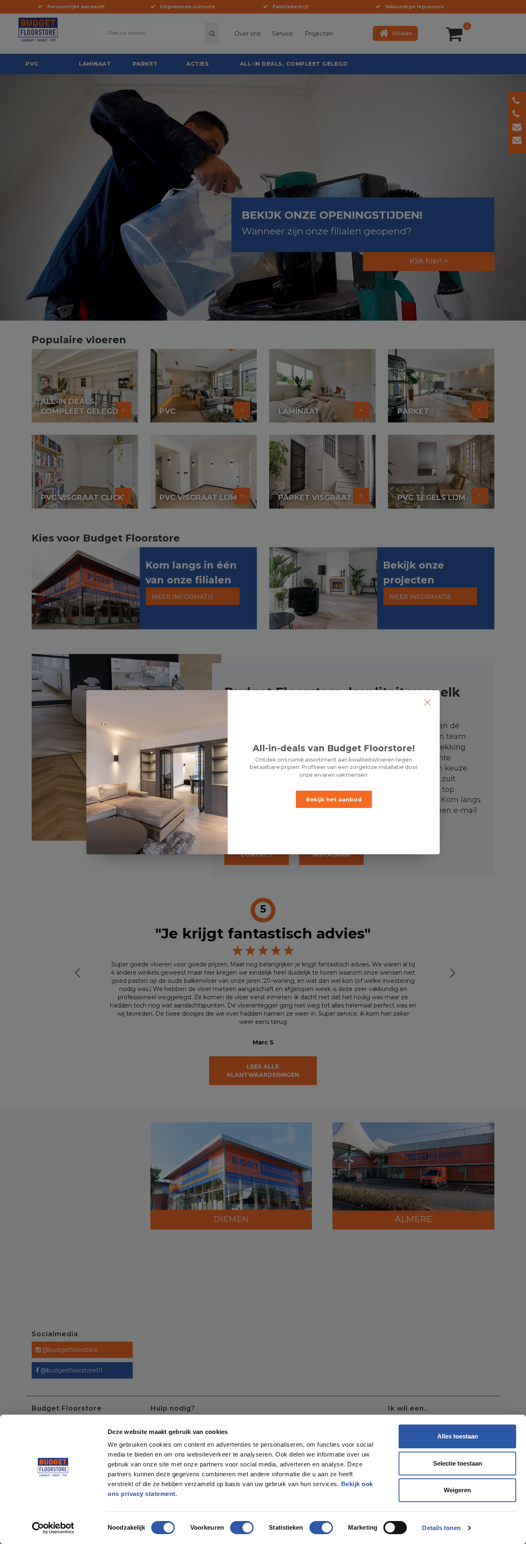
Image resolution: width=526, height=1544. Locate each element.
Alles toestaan (457, 1436)
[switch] (233, 1524)
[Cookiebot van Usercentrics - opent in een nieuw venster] (53, 1528)
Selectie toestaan (457, 1463)
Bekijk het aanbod (334, 799)
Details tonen (441, 1527)
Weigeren (457, 1490)
